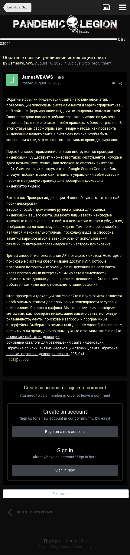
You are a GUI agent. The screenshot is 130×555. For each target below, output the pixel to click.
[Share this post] (120, 83)
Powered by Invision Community (65, 547)
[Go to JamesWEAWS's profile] (12, 80)
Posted (41, 83)
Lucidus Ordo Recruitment (89, 63)
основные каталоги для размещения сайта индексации (55, 342)
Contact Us (76, 540)
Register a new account (65, 432)
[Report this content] (113, 83)
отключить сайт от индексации (33, 337)
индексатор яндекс (23, 186)
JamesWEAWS (20, 63)
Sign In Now (65, 470)
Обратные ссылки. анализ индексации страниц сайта (52, 348)
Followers (61, 494)
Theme (50, 541)
